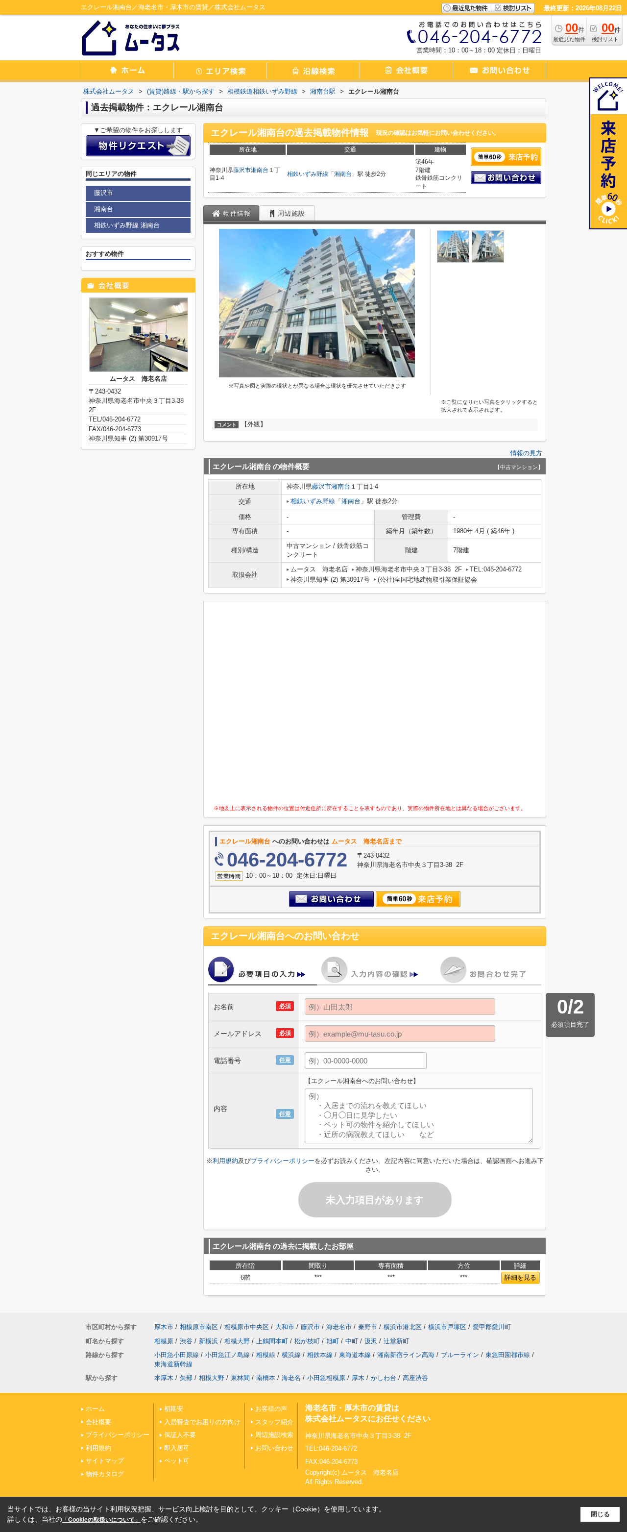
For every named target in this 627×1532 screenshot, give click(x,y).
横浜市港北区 (403, 1327)
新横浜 (208, 1341)
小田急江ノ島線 (227, 1355)
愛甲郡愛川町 (492, 1327)
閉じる (600, 1514)
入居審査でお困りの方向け (202, 1422)
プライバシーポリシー (282, 1160)
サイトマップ (105, 1460)
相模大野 (237, 1341)
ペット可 (177, 1460)
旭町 (332, 1341)
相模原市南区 (199, 1327)
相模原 (163, 1341)
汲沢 (370, 1341)
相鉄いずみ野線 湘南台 (127, 225)
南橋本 (265, 1378)
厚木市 (163, 1327)
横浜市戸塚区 (447, 1327)
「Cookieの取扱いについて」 (101, 1519)
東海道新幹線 (173, 1364)
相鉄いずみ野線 (307, 174)
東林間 (240, 1378)
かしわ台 (383, 1378)
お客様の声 (271, 1408)
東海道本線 (355, 1355)
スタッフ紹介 (274, 1422)
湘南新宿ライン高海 (405, 1355)
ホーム (95, 1408)
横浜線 (291, 1355)
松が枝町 (307, 1341)
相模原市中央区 (246, 1327)
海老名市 (339, 1327)
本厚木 (163, 1378)
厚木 (358, 1378)
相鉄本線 (320, 1355)
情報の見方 (526, 453)
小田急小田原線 (176, 1355)
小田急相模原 (326, 1378)
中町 (351, 1341)
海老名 (291, 1378)
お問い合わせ (274, 1448)
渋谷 (186, 1341)
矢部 (186, 1378)
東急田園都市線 (507, 1355)
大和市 (284, 1327)
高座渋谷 (415, 1378)
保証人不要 (180, 1434)
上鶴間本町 (272, 1341)
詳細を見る (520, 1277)
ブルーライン (460, 1355)
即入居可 (177, 1448)
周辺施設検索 (274, 1434)
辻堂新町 (396, 1341)
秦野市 (367, 1327)
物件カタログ (105, 1474)
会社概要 (98, 1422)
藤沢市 (242, 170)
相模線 (265, 1355)
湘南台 (259, 170)
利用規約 (225, 1160)
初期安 (173, 1408)
